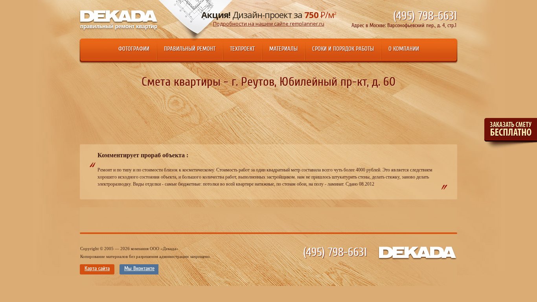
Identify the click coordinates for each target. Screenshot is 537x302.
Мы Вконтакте (139, 268)
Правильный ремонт (189, 49)
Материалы (283, 49)
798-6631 (425, 16)
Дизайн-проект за (268, 18)
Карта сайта (97, 268)
